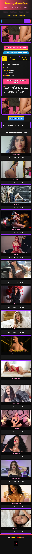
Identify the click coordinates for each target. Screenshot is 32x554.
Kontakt (16, 548)
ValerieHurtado (16, 154)
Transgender (22, 15)
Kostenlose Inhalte (13, 58)
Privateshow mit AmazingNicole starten (16, 81)
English (13, 537)
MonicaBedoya (16, 378)
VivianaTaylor (16, 279)
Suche (27, 21)
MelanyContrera (16, 353)
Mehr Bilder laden (16, 118)
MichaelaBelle (16, 528)
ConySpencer (16, 179)
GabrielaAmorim (16, 503)
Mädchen (5, 12)
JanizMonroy (16, 453)
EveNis (16, 304)
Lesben (8, 15)
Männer (15, 15)
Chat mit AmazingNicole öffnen (16, 47)
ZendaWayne (16, 229)
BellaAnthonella (16, 478)
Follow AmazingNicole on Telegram (17, 52)
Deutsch (21, 537)
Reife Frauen (13, 12)
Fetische (21, 12)
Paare (27, 12)
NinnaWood (16, 254)
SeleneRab (16, 428)
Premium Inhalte (24, 58)
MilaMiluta (16, 403)
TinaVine (16, 329)
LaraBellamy (16, 204)
